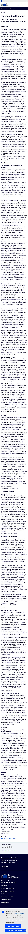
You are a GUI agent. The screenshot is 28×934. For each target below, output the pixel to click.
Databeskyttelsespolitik (7, 896)
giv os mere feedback (9, 850)
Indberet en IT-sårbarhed (7, 888)
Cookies (3, 894)
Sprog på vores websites (7, 891)
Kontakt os (4, 885)
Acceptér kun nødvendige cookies (16, 930)
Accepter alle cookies (13, 926)
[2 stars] (4, 847)
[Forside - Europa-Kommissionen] (4, 4)
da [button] (18, 4)
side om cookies (19, 913)
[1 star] (3, 847)
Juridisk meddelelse (6, 899)
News (4, 12)
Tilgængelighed (5, 902)
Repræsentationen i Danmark (8, 838)
